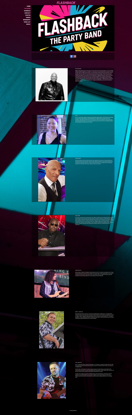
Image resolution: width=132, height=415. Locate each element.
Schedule (27, 11)
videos (28, 17)
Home (28, 6)
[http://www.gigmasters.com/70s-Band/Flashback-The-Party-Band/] (74, 56)
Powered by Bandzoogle (73, 410)
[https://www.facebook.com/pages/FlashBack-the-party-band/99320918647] (71, 56)
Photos (27, 15)
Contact (27, 13)
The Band (27, 8)
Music (28, 24)
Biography (26, 19)
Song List (27, 22)
